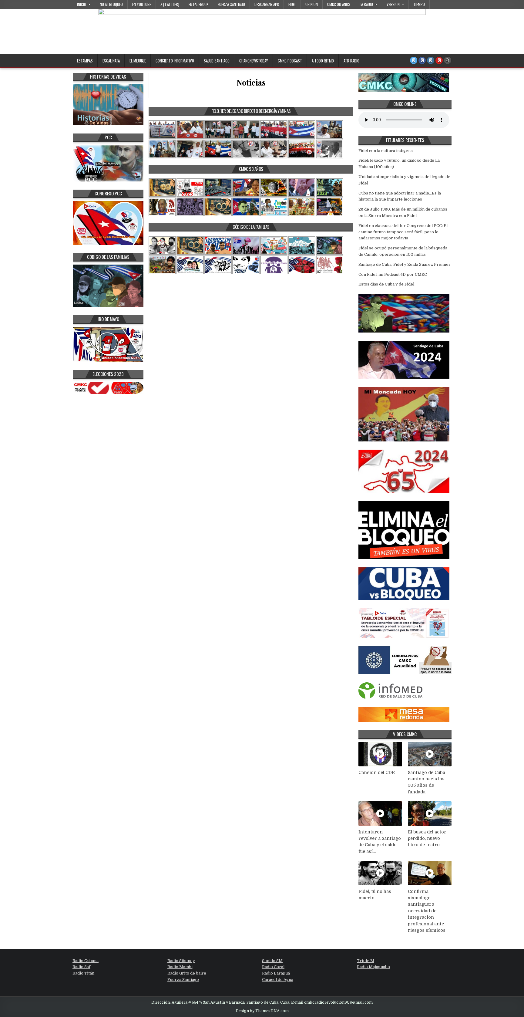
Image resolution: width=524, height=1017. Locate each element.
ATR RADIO (351, 61)
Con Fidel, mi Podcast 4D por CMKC (392, 274)
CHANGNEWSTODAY (253, 61)
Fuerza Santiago (231, 4)
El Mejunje (137, 61)
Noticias (251, 82)
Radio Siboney (181, 960)
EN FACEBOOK (198, 4)
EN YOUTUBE (141, 4)
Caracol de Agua (277, 979)
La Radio (366, 4)
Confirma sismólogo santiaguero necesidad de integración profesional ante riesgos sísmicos (426, 911)
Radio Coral (273, 967)
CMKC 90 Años (338, 4)
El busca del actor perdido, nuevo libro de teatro (427, 838)
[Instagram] (430, 60)
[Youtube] (439, 60)
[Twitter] (413, 60)
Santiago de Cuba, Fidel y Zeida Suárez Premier (404, 264)
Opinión (311, 4)
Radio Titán (83, 973)
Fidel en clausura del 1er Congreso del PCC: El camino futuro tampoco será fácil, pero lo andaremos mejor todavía (403, 232)
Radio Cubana (85, 960)
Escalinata (111, 61)
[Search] (447, 60)
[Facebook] (422, 60)
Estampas (85, 61)
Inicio (81, 4)
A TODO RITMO (323, 61)
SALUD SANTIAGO (217, 61)
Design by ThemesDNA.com (262, 1011)
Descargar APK (266, 4)
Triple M (365, 960)
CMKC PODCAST (290, 61)
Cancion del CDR (376, 772)
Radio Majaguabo (373, 967)
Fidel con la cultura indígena (385, 150)
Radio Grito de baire (186, 973)
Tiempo (419, 4)
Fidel (292, 4)
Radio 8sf (81, 967)
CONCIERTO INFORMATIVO (175, 61)
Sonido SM (272, 960)
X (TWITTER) (169, 4)
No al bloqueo (111, 4)
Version (393, 4)
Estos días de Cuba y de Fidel (386, 284)
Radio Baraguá (276, 973)
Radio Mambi (180, 967)
